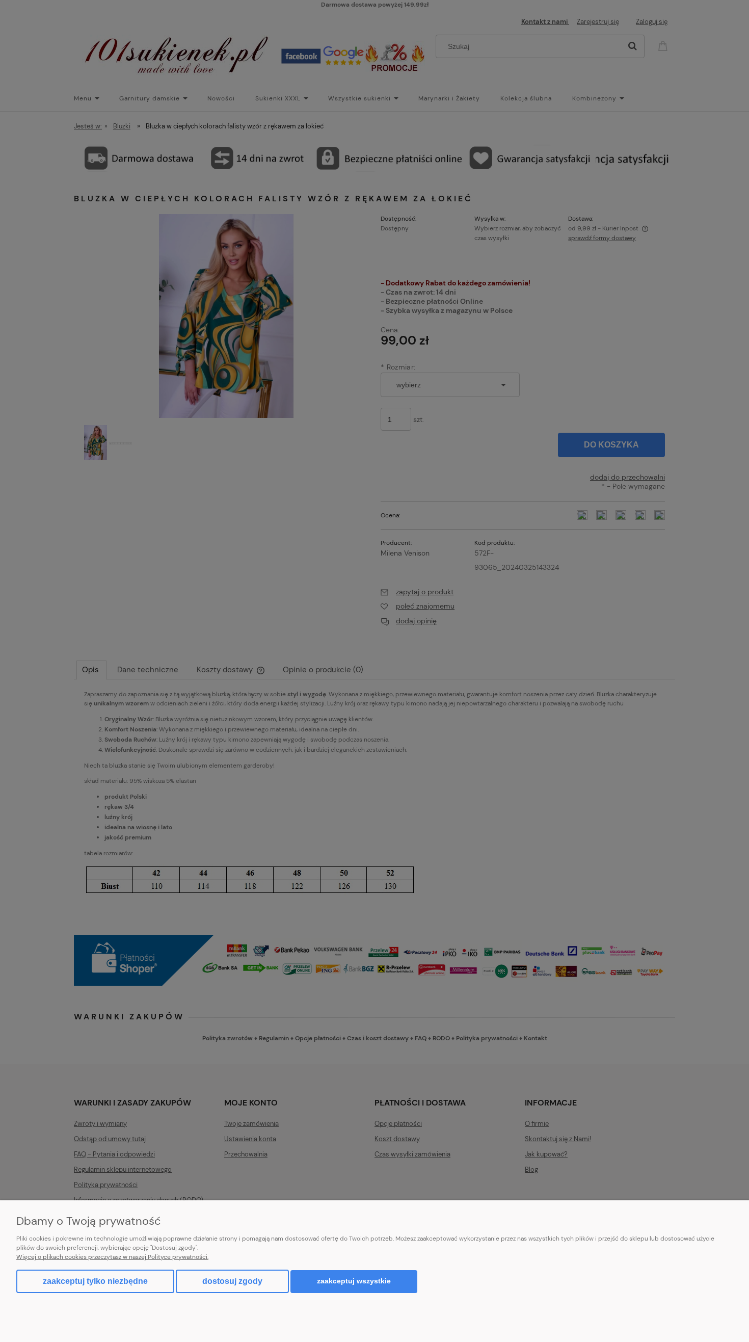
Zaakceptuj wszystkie (354, 1281)
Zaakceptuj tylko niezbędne (95, 1281)
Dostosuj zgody (232, 1281)
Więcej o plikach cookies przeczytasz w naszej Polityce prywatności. (112, 1257)
